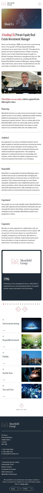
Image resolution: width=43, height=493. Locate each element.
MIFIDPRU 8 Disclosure (9, 474)
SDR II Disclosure (7, 472)
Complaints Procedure (9, 469)
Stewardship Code (8, 464)
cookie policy (24, 484)
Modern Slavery (7, 467)
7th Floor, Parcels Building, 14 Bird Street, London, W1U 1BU (7, 439)
